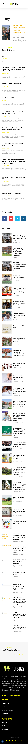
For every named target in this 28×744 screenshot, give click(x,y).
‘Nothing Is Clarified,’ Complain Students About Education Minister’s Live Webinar (19, 417)
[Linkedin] (18, 740)
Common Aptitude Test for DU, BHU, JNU (18, 377)
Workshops (5, 726)
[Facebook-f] (4, 218)
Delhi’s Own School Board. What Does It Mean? (19, 315)
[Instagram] (23, 218)
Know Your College (7, 710)
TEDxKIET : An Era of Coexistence (12, 193)
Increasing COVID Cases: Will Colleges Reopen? (19, 303)
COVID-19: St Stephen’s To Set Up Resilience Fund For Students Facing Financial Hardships (19, 486)
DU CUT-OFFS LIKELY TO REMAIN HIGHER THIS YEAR (19, 561)
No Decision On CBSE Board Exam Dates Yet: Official (19, 457)
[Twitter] (17, 218)
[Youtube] (11, 218)
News (3, 706)
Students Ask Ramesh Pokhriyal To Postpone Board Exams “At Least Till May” (19, 431)
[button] (3, 3)
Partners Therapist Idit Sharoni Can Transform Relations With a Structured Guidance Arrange (14, 161)
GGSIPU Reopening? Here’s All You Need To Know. (19, 339)
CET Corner (5, 713)
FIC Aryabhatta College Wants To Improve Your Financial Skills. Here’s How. (18, 251)
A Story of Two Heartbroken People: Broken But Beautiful (19, 627)
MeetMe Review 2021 (8, 98)
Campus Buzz (5, 703)
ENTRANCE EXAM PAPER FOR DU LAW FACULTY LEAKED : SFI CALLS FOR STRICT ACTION (19, 601)
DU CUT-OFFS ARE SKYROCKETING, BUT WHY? (19, 511)
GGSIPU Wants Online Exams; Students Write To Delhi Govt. (19, 402)
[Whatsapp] (21, 740)
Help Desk (5, 729)
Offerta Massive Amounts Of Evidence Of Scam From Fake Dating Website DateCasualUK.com (13, 69)
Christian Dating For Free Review (12, 83)
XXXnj (3, 56)
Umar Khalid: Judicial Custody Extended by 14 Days (19, 444)
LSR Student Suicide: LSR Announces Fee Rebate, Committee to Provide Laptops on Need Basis (19, 471)
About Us (4, 722)
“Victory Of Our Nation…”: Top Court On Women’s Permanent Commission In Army (19, 29)
